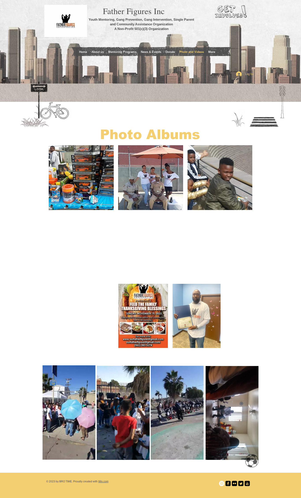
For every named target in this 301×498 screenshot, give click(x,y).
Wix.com (103, 481)
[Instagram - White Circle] (221, 483)
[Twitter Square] (240, 483)
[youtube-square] (247, 483)
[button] (89, 455)
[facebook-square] (228, 483)
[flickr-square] (234, 483)
